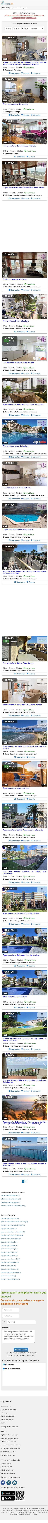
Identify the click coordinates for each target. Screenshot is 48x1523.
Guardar (26, 73)
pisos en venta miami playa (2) (11, 1239)
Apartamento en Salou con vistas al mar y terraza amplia (24, 747)
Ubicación (37, 73)
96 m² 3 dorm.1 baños (23, 494)
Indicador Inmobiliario (8, 1473)
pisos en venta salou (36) (9, 1252)
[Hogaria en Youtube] (15, 1483)
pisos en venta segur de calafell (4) (12, 1235)
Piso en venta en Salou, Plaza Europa (18, 663)
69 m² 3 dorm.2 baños (20, 577)
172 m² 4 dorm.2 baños (19, 152)
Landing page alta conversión (11, 1448)
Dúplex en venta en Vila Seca (15, 279)
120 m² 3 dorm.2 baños (19, 1170)
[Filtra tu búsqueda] (16, 28)
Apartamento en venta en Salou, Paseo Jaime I (22, 705)
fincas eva (9, 1364)
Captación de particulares (9, 1435)
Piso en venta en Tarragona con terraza (19, 146)
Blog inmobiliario (6, 1463)
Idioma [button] (3, 1423)
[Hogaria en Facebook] (3, 1483)
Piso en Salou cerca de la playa (16, 446)
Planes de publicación (8, 1451)
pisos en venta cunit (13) (9, 1228)
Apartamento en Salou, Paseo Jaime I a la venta (23, 830)
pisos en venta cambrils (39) (10, 1218)
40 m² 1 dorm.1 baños (19, 669)
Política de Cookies (7, 1419)
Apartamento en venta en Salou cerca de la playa (23, 404)
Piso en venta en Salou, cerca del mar (18, 363)
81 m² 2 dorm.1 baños (19, 1128)
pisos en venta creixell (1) (9, 1242)
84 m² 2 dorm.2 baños (19, 878)
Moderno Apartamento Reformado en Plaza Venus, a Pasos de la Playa (24, 572)
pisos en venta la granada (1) (10, 1279)
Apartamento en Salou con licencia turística (21, 913)
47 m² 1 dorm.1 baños (18, 327)
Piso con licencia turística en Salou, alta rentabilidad (24, 873)
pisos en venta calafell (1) (9, 1245)
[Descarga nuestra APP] (13, 1495)
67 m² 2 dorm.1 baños (24, 452)
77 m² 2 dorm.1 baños (19, 1086)
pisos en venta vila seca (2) (9, 1269)
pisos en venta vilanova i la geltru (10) (13, 1232)
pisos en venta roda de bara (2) (11, 1272)
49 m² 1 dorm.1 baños (20, 410)
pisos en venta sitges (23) (9, 1255)
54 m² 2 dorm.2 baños (18, 536)
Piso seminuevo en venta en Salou (17, 488)
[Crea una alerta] (24, 28)
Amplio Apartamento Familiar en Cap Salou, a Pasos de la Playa (24, 1039)
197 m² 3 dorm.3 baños (22, 194)
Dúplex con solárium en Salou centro (18, 530)
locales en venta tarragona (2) (10, 1202)
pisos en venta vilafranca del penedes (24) (14, 1222)
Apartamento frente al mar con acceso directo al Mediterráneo (24, 1165)
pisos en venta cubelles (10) (10, 1262)
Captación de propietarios (9, 1438)
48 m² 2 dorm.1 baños (20, 794)
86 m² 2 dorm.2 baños (19, 919)
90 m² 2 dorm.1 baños (18, 69)
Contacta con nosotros (8, 1409)
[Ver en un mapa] (9, 28)
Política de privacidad (8, 1416)
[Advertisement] (24, 226)
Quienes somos (6, 1406)
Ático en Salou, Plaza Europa (15, 997)
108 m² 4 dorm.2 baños (19, 1045)
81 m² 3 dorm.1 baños (18, 110)
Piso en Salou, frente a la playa (16, 321)
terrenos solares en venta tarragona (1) (13, 1206)
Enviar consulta (21, 1350)
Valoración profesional (8, 1441)
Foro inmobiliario (6, 1467)
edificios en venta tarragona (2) (11, 1199)
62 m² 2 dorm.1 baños (19, 711)
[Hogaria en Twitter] (9, 1483)
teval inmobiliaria (12, 1369)
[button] (20, 8)
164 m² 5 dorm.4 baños (20, 753)
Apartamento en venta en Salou (16, 788)
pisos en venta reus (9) (8, 1266)
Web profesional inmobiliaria (10, 1445)
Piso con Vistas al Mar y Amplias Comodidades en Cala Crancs (24, 1081)
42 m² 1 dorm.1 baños (19, 836)
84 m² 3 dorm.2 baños (19, 369)
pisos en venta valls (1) (8, 1276)
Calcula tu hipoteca (7, 1470)
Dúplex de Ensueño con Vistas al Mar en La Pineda (23, 188)
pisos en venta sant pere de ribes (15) (13, 1225)
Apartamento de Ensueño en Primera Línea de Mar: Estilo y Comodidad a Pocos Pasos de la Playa (24, 1123)
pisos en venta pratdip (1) (9, 1249)
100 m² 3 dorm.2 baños (19, 961)
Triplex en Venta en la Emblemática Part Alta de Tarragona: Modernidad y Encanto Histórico (24, 63)
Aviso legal (4, 1413)
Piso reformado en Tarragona (15, 104)
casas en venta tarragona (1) (10, 1195)
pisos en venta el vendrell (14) (10, 1259)
